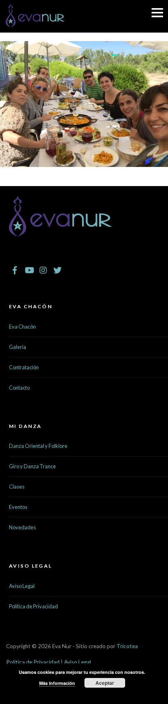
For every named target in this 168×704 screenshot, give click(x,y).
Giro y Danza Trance (32, 466)
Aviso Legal (22, 586)
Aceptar (104, 682)
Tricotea (127, 646)
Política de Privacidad (33, 606)
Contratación (24, 367)
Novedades (22, 527)
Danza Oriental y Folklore (38, 446)
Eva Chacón (22, 326)
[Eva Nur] (35, 22)
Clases (16, 486)
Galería (17, 347)
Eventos (18, 507)
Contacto (19, 387)
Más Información (57, 683)
